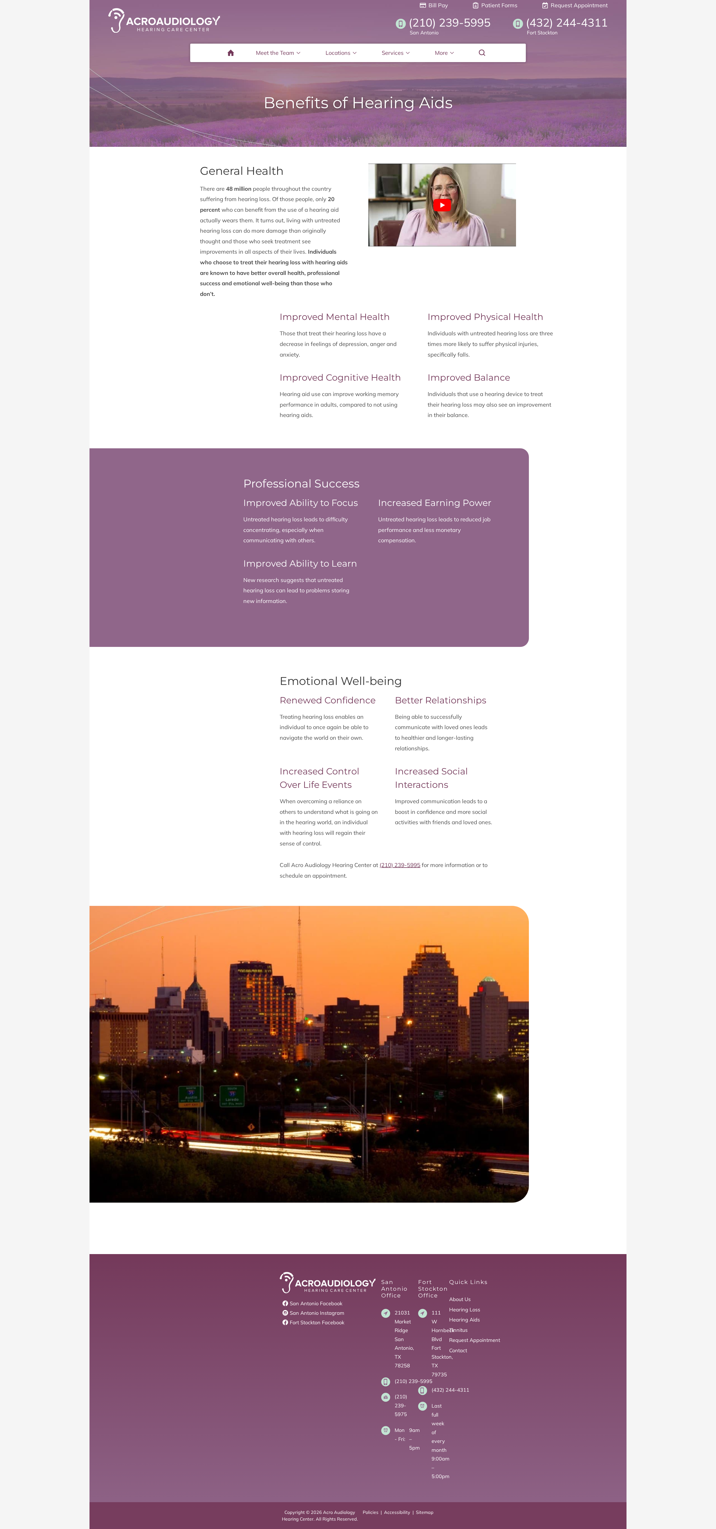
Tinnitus (458, 1330)
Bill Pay (437, 5)
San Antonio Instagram (317, 1313)
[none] (278, 53)
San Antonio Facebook (316, 1303)
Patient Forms (498, 5)
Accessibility (397, 1512)
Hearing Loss (464, 1309)
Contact (458, 1350)
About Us (460, 1299)
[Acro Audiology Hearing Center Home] (164, 20)
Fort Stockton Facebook (317, 1322)
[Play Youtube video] (442, 205)
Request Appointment (578, 5)
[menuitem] (230, 53)
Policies (370, 1512)
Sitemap (425, 1512)
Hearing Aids (464, 1319)
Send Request (358, 1173)
